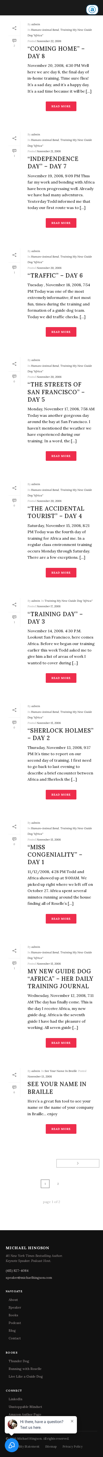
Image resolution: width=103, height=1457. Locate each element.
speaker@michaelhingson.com (29, 1277)
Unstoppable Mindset (25, 1407)
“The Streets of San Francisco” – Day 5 (56, 392)
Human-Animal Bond (45, 30)
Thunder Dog (19, 1361)
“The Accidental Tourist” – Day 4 (56, 512)
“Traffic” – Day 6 (55, 275)
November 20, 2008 (49, 268)
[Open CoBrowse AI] (92, 9)
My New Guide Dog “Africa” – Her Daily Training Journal (60, 979)
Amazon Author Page (25, 1414)
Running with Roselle (25, 1369)
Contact (15, 1338)
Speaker (15, 1307)
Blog (12, 1330)
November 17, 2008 (49, 606)
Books (13, 1315)
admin (35, 24)
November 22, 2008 (49, 41)
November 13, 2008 (40, 1076)
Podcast (15, 1323)
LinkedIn (15, 1399)
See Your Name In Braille (61, 1071)
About (13, 1300)
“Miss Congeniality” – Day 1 (55, 854)
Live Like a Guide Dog (26, 1376)
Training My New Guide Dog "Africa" (68, 600)
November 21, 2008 (49, 151)
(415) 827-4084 (17, 1270)
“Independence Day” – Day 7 (53, 162)
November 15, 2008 (49, 723)
